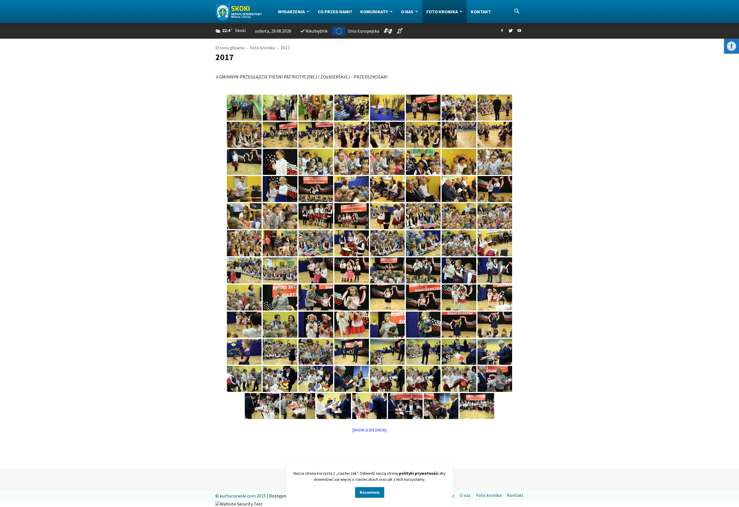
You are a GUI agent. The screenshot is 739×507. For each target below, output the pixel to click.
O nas (407, 11)
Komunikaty (374, 11)
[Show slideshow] (369, 430)
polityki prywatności (418, 473)
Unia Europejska (363, 31)
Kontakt (481, 11)
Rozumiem (370, 492)
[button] (731, 46)
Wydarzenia (291, 11)
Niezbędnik (316, 31)
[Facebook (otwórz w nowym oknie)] (502, 30)
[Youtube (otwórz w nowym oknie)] (519, 30)
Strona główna (229, 47)
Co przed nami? (335, 11)
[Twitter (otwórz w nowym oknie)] (510, 30)
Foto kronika (442, 11)
